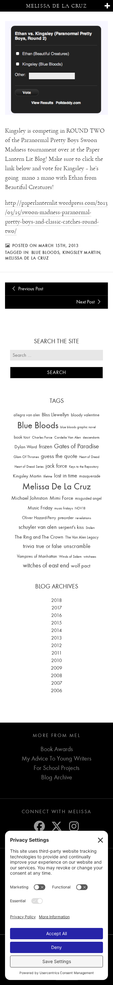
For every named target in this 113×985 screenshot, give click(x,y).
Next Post (86, 302)
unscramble (77, 546)
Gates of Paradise (76, 446)
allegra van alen (26, 415)
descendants (91, 437)
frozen (45, 446)
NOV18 (80, 508)
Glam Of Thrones (26, 457)
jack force (56, 466)
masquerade (89, 476)
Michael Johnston (29, 498)
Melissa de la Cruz (56, 6)
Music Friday (40, 508)
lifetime (47, 476)
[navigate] (107, 6)
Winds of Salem (70, 557)
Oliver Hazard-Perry (39, 517)
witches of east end (46, 565)
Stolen (90, 527)
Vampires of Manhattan (37, 556)
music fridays (63, 508)
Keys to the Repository (84, 467)
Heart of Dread (89, 457)
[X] (56, 826)
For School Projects (56, 768)
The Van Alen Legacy (82, 537)
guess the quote (59, 456)
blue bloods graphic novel (78, 427)
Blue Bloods (45, 252)
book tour (22, 437)
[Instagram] (73, 826)
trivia (28, 546)
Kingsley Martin (81, 252)
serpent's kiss (71, 527)
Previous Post (30, 289)
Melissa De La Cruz (27, 258)
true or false (49, 546)
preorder (65, 517)
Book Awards (56, 749)
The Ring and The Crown (39, 537)
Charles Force (42, 437)
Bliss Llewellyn (55, 415)
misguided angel (88, 498)
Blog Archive (56, 777)
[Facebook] (39, 826)
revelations (83, 518)
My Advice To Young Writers (56, 758)
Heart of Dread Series (29, 467)
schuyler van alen (37, 527)
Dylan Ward (25, 447)
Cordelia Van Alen (67, 437)
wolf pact (80, 565)
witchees (89, 557)
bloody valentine (85, 415)
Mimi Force (61, 498)
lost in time (65, 475)
